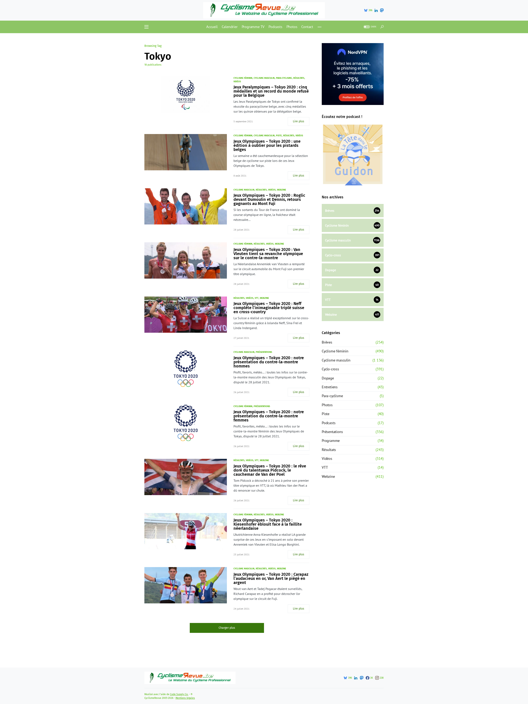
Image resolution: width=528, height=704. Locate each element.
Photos (327, 405)
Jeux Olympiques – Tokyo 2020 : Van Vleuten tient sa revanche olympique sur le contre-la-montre (268, 253)
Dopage (328, 378)
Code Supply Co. (179, 694)
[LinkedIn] (376, 10)
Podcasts (328, 422)
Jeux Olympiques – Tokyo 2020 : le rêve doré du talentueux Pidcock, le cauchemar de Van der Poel (269, 470)
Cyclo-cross (330, 369)
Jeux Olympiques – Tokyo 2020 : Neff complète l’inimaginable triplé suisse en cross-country (268, 307)
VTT (256, 298)
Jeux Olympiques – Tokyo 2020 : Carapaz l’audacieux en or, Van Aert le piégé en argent (270, 578)
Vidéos (237, 81)
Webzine (281, 189)
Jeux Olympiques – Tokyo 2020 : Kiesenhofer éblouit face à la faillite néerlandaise (267, 524)
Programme (331, 440)
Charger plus (227, 628)
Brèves (327, 342)
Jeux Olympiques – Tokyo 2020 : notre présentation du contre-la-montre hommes (268, 362)
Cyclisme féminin (242, 78)
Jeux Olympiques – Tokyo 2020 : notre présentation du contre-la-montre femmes (268, 416)
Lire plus (298, 121)
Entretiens (330, 387)
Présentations (264, 352)
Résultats (298, 78)
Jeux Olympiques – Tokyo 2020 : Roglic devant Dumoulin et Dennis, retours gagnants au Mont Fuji (269, 199)
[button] (146, 26)
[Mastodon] (382, 10)
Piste (279, 135)
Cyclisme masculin (264, 78)
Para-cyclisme (284, 78)
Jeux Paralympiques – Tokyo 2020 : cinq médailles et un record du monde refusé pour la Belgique (271, 91)
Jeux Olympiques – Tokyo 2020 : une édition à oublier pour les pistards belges (267, 145)
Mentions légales (185, 698)
